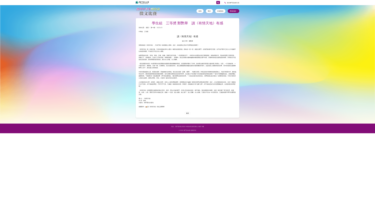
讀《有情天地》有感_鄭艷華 (155, 107)
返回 (187, 113)
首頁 (200, 11)
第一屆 (153, 27)
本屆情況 (220, 11)
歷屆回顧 (233, 11)
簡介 (209, 11)
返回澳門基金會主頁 (233, 3)
